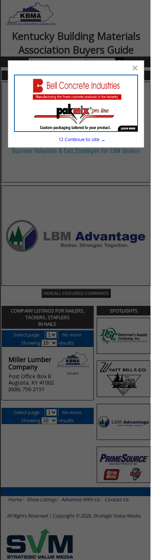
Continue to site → (82, 139)
